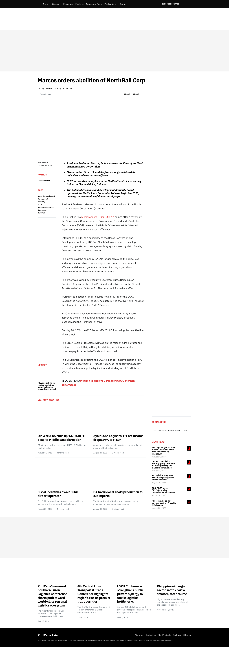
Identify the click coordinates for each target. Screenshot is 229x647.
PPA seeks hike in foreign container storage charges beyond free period (47, 386)
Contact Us (151, 635)
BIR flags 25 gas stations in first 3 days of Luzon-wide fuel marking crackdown (163, 450)
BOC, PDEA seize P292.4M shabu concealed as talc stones (163, 490)
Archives (177, 635)
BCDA (40, 204)
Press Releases (63, 88)
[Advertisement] (114, 50)
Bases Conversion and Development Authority (46, 199)
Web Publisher (44, 180)
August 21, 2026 (159, 457)
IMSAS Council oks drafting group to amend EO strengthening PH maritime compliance (163, 464)
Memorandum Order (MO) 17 (97, 217)
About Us (139, 635)
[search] (187, 4)
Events (123, 4)
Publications (110, 4)
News (45, 4)
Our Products (164, 635)
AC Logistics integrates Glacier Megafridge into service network (163, 477)
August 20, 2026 (159, 482)
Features (79, 4)
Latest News (45, 88)
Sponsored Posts (94, 4)
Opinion (56, 4)
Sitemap (187, 635)
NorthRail (41, 213)
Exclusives (68, 4)
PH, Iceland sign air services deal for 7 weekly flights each (164, 502)
